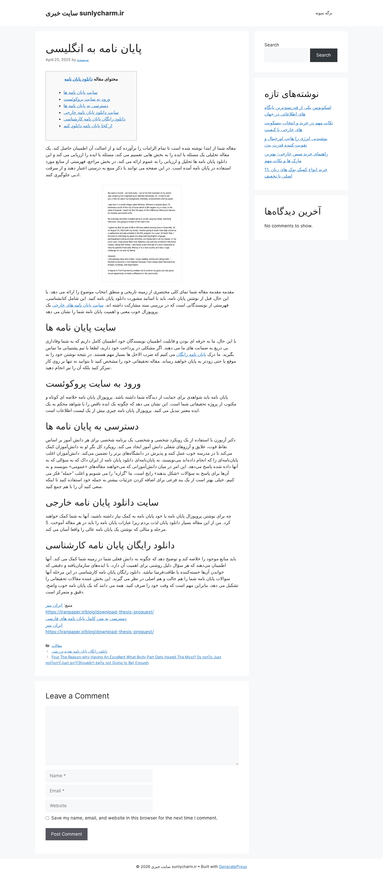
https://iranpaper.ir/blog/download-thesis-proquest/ (100, 612)
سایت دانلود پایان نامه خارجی (91, 112)
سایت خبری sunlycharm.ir (85, 13)
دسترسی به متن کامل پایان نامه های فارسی (86, 618)
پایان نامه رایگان (191, 354)
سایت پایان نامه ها (80, 92)
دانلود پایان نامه (78, 79)
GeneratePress (233, 866)
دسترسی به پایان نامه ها (86, 105)
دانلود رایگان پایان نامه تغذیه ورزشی (79, 651)
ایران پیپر (54, 605)
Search (271, 44)
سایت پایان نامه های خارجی (77, 305)
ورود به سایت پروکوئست (87, 99)
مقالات (57, 645)
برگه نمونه (324, 12)
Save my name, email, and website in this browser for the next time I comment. (134, 818)
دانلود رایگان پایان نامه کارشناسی (95, 118)
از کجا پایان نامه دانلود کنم (88, 125)
